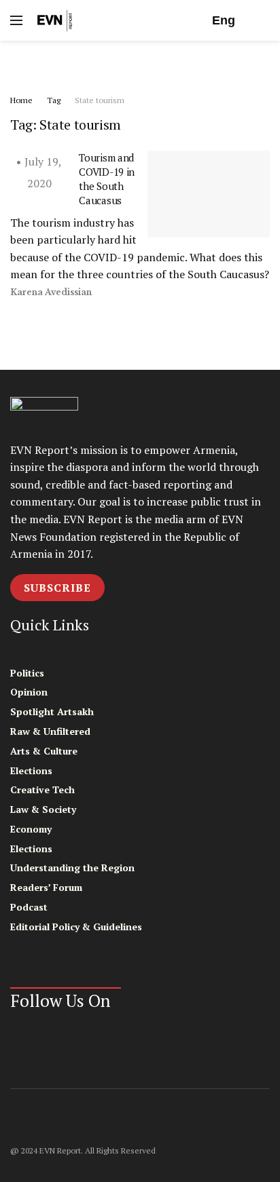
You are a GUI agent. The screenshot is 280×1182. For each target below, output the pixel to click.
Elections (31, 770)
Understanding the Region (72, 867)
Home (21, 100)
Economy (31, 828)
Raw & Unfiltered (50, 731)
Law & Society (43, 809)
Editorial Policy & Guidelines (76, 926)
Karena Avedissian (51, 292)
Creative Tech (42, 789)
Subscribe (57, 587)
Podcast (29, 906)
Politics (27, 672)
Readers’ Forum (46, 887)
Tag (53, 100)
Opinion (29, 691)
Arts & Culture (43, 750)
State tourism (99, 100)
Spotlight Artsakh (52, 711)
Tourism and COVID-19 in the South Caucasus (107, 179)
